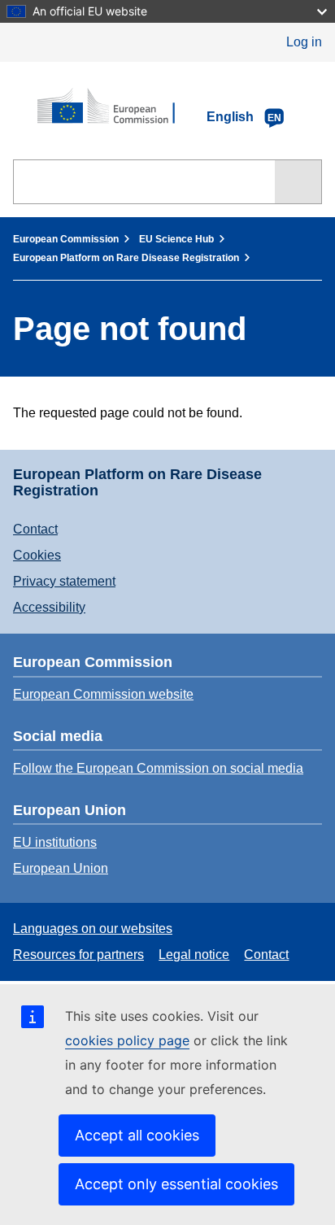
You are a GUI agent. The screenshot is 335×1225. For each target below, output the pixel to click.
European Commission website (103, 694)
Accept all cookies (137, 1135)
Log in (304, 42)
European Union (60, 868)
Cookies (37, 555)
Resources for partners (78, 954)
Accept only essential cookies (176, 1183)
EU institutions (55, 842)
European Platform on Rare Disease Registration (126, 258)
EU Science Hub (176, 239)
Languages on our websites (92, 928)
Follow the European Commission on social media (158, 768)
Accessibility (49, 607)
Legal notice (194, 954)
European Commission (66, 239)
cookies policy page (127, 1040)
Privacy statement (64, 581)
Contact (35, 529)
